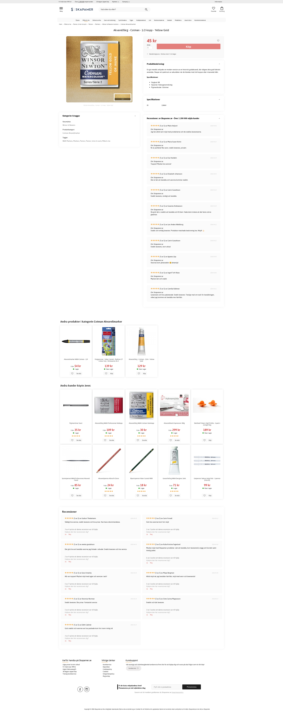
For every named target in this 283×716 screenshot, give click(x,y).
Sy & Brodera (123, 20)
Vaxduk (169, 20)
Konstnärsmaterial (200, 20)
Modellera (178, 20)
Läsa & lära (188, 20)
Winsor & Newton (69, 125)
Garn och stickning (109, 20)
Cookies (105, 672)
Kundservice (107, 665)
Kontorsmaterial (159, 20)
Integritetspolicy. (178, 692)
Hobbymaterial (141, 20)
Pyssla (77, 20)
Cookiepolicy (107, 669)
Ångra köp (106, 676)
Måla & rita (86, 20)
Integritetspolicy (108, 674)
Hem (60, 24)
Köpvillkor (106, 667)
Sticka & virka (97, 20)
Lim (150, 20)
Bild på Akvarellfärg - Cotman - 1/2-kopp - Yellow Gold (98, 105)
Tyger (131, 20)
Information (218, 2)
